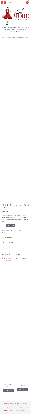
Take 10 (26, 230)
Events (6, 410)
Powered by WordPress (9, 403)
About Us (18, 410)
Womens (8, 37)
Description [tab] (8, 237)
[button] (5, 2)
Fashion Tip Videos (12, 408)
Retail (22, 403)
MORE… (24, 410)
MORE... (21, 230)
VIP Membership (23, 408)
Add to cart (11, 225)
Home (3, 37)
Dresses (10, 230)
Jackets (16, 230)
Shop (4, 408)
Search (14, 2)
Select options (8, 391)
